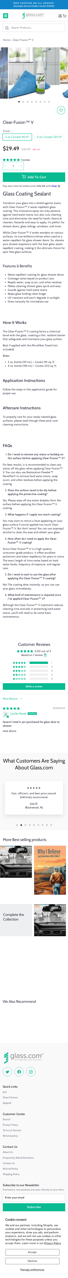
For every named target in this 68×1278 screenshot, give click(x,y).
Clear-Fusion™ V (23, 40)
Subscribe (34, 1207)
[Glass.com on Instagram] (31, 1072)
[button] (12, 159)
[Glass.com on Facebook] (19, 1072)
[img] (11, 708)
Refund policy (10, 1135)
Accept (32, 1252)
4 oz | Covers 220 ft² (49, 137)
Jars (5, 1091)
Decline (32, 1261)
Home (6, 40)
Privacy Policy (52, 1243)
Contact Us (9, 1163)
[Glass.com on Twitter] (7, 1072)
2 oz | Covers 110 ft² (17, 137)
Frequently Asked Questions (18, 1157)
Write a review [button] (34, 686)
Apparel (7, 1102)
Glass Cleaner (10, 1097)
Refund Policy (10, 1168)
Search (6, 1119)
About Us (8, 1152)
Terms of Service (12, 1130)
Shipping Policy (11, 1174)
